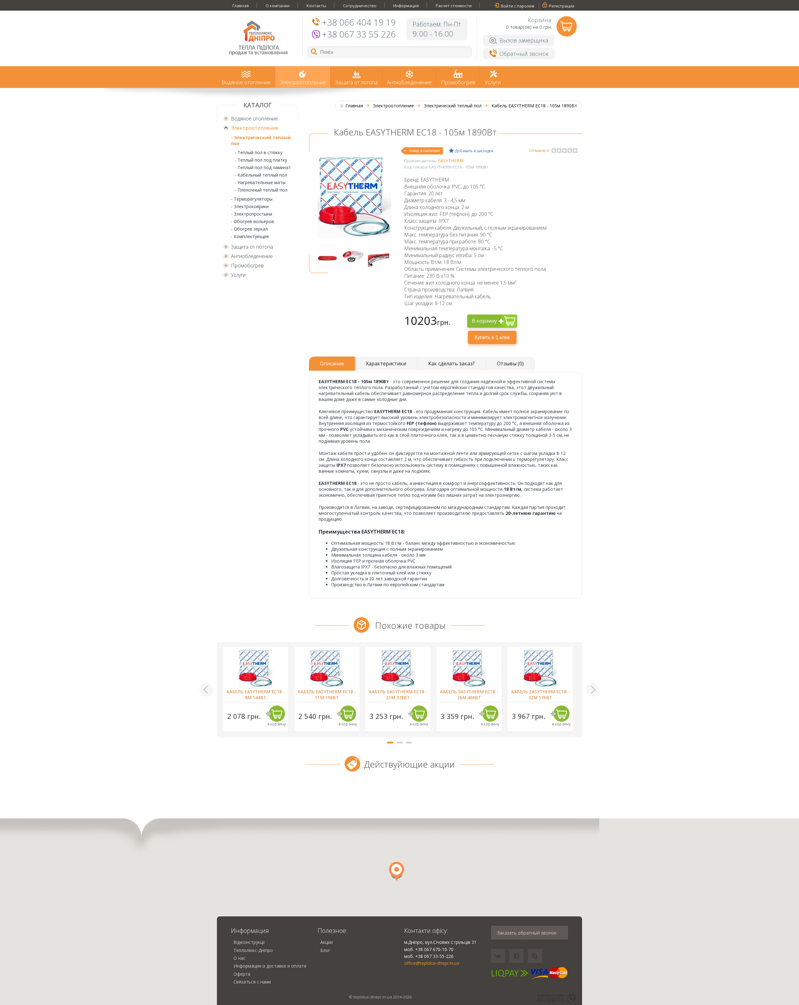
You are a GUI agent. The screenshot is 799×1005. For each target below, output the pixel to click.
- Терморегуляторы (251, 199)
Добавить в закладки (473, 151)
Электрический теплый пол (453, 106)
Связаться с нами (252, 982)
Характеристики (386, 363)
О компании (278, 5)
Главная (241, 5)
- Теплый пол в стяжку (258, 152)
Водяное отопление (246, 82)
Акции (326, 942)
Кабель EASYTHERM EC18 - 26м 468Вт (469, 694)
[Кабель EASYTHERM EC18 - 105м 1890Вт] (354, 236)
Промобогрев (458, 82)
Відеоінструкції (249, 942)
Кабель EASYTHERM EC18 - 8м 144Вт (256, 694)
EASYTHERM (450, 160)
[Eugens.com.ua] (556, 999)
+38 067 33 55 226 (359, 34)
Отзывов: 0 (539, 150)
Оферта (241, 974)
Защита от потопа (356, 82)
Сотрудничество (359, 5)
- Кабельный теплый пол (261, 175)
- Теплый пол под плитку (261, 160)
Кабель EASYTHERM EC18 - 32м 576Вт (540, 694)
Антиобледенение (409, 82)
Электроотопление (303, 82)
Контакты (316, 5)
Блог (325, 950)
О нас (239, 958)
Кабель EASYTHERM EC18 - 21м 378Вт (398, 694)
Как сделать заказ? (451, 363)
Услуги (493, 82)
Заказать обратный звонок (526, 932)
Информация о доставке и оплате (269, 966)
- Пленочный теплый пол (261, 190)
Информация (406, 5)
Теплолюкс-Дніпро (253, 950)
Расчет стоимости (454, 5)
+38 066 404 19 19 (359, 22)
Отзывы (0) (510, 363)
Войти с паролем (517, 6)
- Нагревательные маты (260, 182)
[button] (396, 871)
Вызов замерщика (523, 40)
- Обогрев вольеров (252, 221)
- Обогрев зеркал (249, 229)
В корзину (484, 320)
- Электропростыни (251, 214)
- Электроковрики (250, 206)
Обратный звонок (524, 53)
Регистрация (561, 6)
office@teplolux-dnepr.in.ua (431, 963)
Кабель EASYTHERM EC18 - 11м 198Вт (327, 694)
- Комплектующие (250, 236)
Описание (332, 363)
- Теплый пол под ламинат (263, 167)
